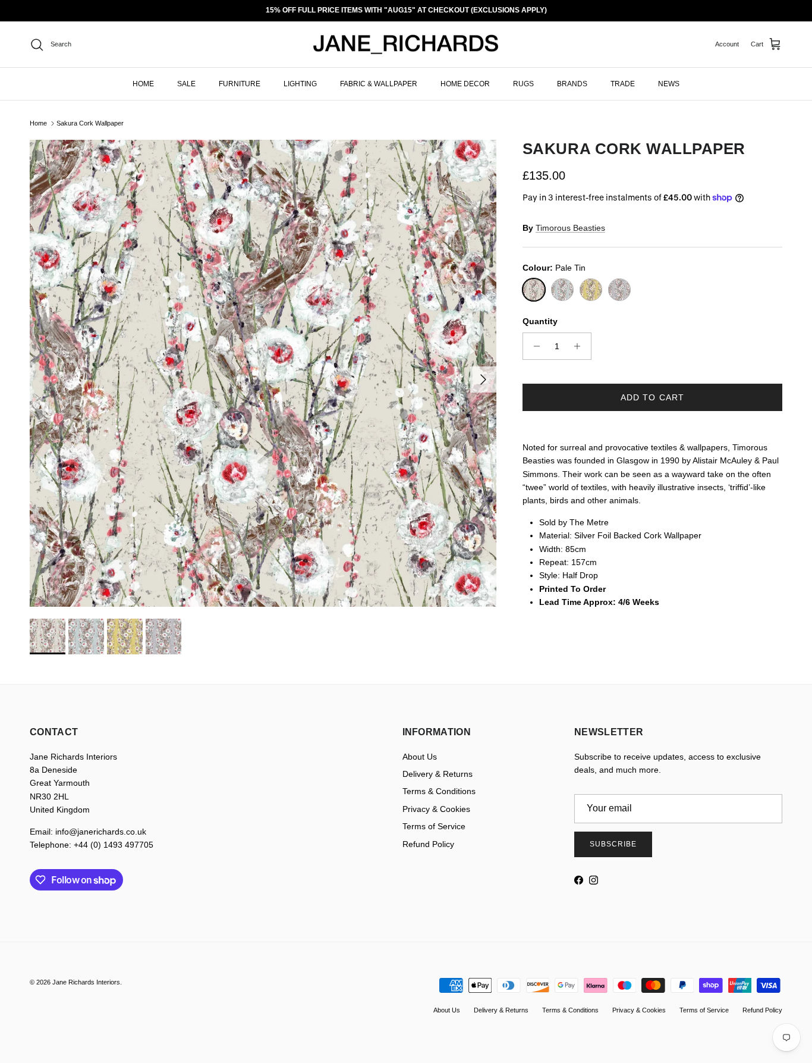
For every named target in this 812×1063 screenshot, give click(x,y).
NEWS (668, 84)
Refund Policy (428, 844)
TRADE (622, 84)
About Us (419, 756)
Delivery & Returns (437, 774)
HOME (143, 84)
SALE (186, 84)
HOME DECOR (465, 84)
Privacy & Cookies (436, 809)
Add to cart (652, 397)
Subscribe (613, 844)
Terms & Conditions (439, 791)
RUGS (523, 84)
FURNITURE (239, 84)
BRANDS (572, 84)
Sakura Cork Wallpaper (90, 123)
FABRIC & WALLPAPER (378, 84)
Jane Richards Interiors (86, 982)
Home (38, 123)
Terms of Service (433, 826)
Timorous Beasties (570, 228)
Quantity (540, 321)
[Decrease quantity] (533, 346)
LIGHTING (300, 84)
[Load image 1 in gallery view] (263, 373)
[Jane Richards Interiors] (406, 44)
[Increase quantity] (580, 346)
